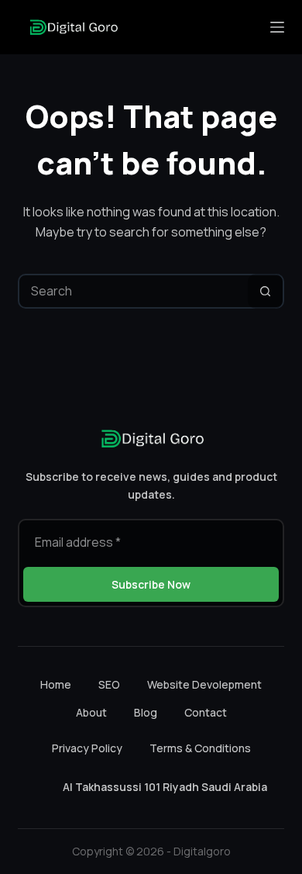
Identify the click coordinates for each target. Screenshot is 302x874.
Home (55, 685)
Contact (205, 713)
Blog (145, 713)
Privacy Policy (87, 748)
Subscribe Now (151, 584)
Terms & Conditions (200, 748)
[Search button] (265, 291)
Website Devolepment (204, 685)
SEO (109, 685)
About (91, 713)
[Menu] (277, 27)
